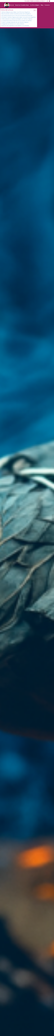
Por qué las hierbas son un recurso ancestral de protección (17, 15)
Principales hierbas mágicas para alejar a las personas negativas (19, 17)
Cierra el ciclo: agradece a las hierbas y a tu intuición (15, 25)
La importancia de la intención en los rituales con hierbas (17, 20)
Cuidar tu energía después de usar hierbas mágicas (15, 22)
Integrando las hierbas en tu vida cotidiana (13, 23)
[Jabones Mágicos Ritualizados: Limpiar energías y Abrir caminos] (1, 518)
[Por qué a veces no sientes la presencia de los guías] (53, 518)
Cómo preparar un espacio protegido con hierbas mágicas (17, 18)
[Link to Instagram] (47, 1)
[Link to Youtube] (49, 1)
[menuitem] (6, 5)
